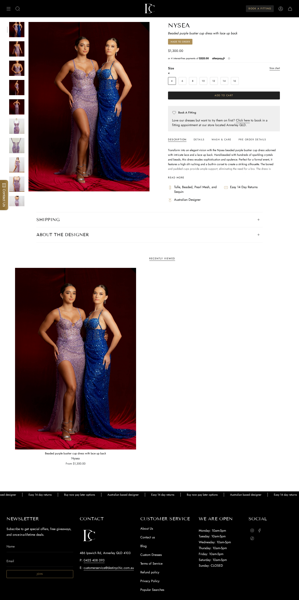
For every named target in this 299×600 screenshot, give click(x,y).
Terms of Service (151, 563)
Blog (143, 546)
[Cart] (290, 8)
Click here (243, 120)
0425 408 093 (94, 560)
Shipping (48, 219)
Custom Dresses (151, 554)
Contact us (147, 537)
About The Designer (62, 234)
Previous (28, 107)
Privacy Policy (149, 581)
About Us (146, 528)
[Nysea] (75, 358)
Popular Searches (152, 589)
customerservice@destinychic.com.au (109, 567)
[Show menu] (8, 8)
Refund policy (149, 572)
